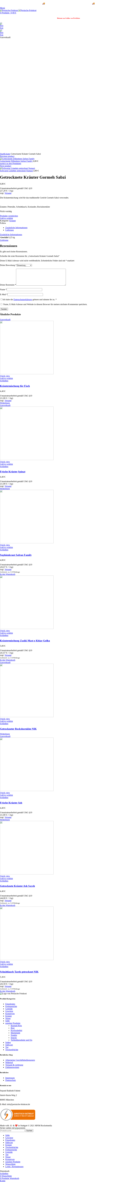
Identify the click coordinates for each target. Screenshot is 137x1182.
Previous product (7, 156)
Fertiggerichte (11, 1006)
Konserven (10, 1013)
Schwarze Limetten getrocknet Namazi (16, 171)
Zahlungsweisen (12, 1067)
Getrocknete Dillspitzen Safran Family (16, 161)
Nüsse (8, 1018)
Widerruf (9, 1062)
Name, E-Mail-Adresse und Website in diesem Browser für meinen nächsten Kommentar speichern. (45, 304)
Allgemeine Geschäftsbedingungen (20, 1060)
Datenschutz (10, 1080)
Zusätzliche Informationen (16, 227)
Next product (5, 166)
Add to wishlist (6, 218)
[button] (7, 574)
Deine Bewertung (8, 265)
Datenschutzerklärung (23, 299)
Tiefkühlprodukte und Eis (21, 1040)
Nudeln (14, 1035)
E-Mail (3, 294)
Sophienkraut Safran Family (16, 555)
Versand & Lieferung (14, 1065)
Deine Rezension (8, 285)
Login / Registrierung (14, 1166)
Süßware (9, 1045)
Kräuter (7, 154)
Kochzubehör (16, 1030)
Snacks (14, 1037)
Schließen (4, 381)
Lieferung (9, 230)
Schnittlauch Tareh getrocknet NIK (19, 971)
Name (3, 289)
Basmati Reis (16, 1025)
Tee (6, 1047)
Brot (12, 1028)
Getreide (9, 1009)
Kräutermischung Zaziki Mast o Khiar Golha (25, 640)
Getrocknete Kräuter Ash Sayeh (17, 886)
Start (2, 154)
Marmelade (15, 1033)
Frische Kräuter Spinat (12, 471)
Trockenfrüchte (11, 1050)
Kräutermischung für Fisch (15, 386)
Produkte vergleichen (9, 216)
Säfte (7, 1021)
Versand (8, 193)
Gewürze (9, 1011)
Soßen (8, 1042)
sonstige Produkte (12, 1023)
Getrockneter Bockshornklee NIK (18, 728)
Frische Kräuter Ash (11, 802)
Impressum (10, 1078)
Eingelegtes (10, 1004)
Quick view (5, 376)
